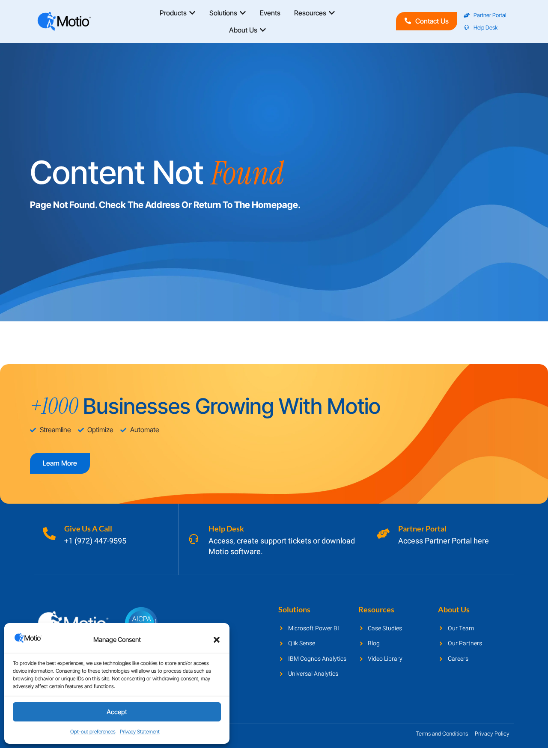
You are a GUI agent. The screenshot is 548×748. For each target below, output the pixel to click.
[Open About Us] (262, 30)
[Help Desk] (193, 539)
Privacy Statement (140, 731)
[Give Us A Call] (49, 533)
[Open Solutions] (242, 13)
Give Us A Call (88, 528)
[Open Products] (192, 13)
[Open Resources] (331, 13)
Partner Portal (422, 528)
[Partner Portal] (383, 533)
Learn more (60, 463)
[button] (216, 639)
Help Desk (226, 528)
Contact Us (432, 21)
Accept (117, 712)
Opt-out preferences (93, 731)
